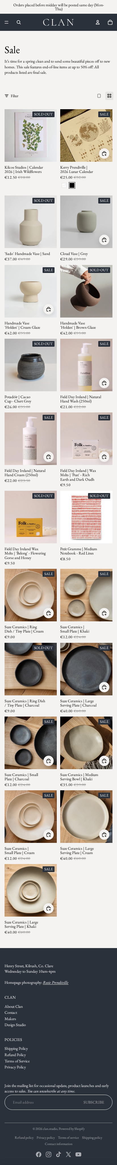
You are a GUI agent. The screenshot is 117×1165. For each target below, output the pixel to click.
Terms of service (68, 1137)
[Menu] (6, 22)
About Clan (14, 1006)
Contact (11, 1012)
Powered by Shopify (72, 1128)
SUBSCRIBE (93, 1102)
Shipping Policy (16, 1048)
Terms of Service (17, 1061)
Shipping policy (92, 1137)
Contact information (58, 1144)
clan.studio (50, 1128)
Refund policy (24, 1137)
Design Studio (15, 1024)
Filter (14, 95)
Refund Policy (15, 1054)
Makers (10, 1018)
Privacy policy (46, 1137)
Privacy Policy (15, 1067)
